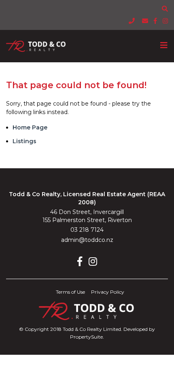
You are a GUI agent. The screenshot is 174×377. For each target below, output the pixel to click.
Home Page (30, 127)
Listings (24, 141)
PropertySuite (86, 337)
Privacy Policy (107, 292)
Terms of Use (70, 292)
